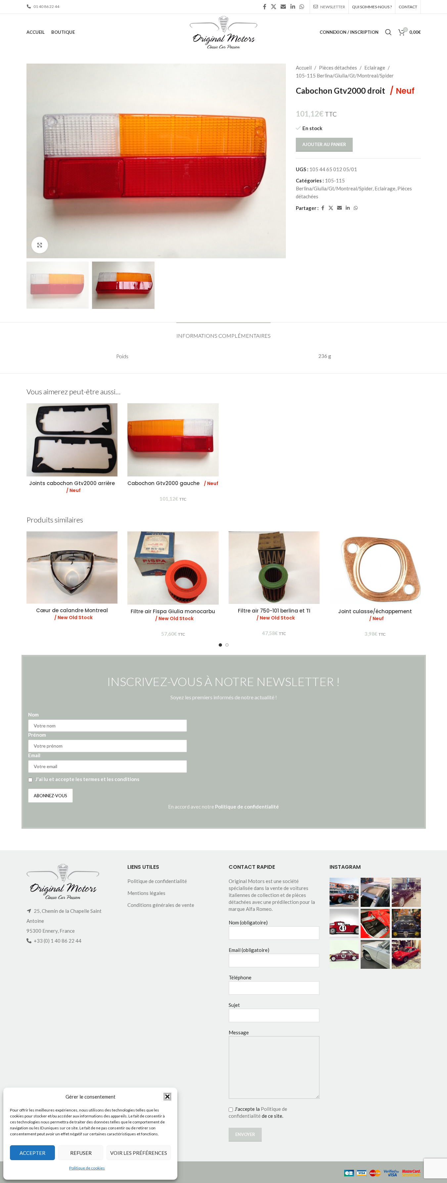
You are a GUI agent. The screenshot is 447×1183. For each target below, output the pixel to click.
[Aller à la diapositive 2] (227, 645)
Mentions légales (146, 893)
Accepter (32, 1153)
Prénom (37, 735)
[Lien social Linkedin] (292, 7)
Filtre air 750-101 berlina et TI (274, 614)
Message (239, 1032)
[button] (167, 1096)
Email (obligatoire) (249, 950)
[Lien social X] (273, 7)
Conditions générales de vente (160, 905)
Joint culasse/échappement (375, 615)
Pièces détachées (338, 68)
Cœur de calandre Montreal (72, 614)
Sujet (234, 1005)
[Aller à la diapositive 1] (220, 645)
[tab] (223, 332)
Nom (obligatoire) (248, 922)
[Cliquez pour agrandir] (39, 245)
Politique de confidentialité (247, 807)
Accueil (304, 68)
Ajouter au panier (324, 144)
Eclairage (374, 68)
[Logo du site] (223, 31)
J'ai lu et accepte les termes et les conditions (87, 779)
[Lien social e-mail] (283, 7)
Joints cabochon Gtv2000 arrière (72, 487)
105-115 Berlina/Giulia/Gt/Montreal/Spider (345, 75)
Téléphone (240, 977)
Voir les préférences (138, 1153)
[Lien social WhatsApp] (301, 7)
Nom (33, 714)
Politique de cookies (87, 1167)
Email (34, 755)
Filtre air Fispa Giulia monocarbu (173, 615)
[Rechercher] (388, 32)
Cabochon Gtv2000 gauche (172, 483)
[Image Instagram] (344, 892)
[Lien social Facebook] (265, 7)
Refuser (81, 1153)
